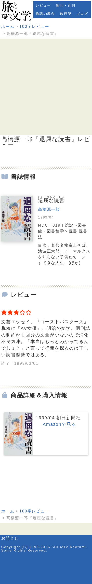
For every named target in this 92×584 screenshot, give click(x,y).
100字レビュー (34, 26)
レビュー (43, 5)
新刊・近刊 (65, 5)
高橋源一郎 (49, 209)
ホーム (7, 26)
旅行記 (65, 14)
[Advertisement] (46, 87)
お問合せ (10, 538)
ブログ (82, 14)
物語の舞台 (45, 14)
